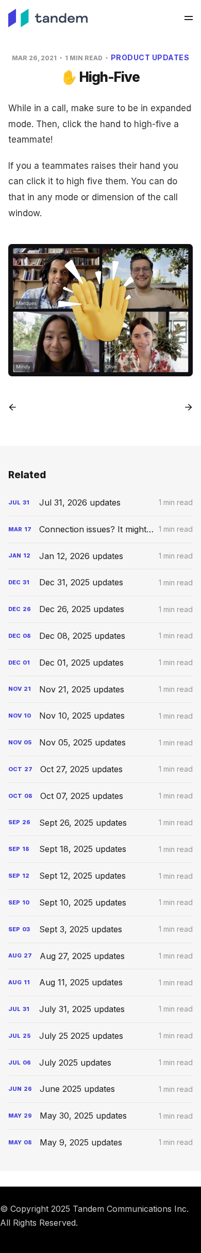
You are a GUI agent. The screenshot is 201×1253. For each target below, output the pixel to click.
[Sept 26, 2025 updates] (100, 823)
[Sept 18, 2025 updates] (100, 849)
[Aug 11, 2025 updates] (100, 982)
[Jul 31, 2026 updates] (100, 503)
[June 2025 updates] (100, 1089)
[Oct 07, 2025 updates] (100, 796)
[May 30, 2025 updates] (100, 1116)
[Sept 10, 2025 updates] (100, 903)
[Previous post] (16, 407)
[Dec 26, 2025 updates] (100, 609)
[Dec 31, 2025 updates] (100, 582)
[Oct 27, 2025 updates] (100, 769)
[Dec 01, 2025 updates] (100, 663)
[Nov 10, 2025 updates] (100, 716)
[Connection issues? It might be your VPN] (100, 529)
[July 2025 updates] (100, 1063)
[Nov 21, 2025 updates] (100, 689)
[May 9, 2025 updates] (100, 1142)
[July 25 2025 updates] (100, 1036)
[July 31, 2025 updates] (100, 1009)
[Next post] (185, 407)
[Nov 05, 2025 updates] (100, 742)
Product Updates (150, 57)
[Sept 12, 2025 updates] (100, 876)
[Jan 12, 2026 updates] (100, 556)
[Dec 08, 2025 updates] (100, 636)
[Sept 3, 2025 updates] (100, 929)
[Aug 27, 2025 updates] (100, 956)
